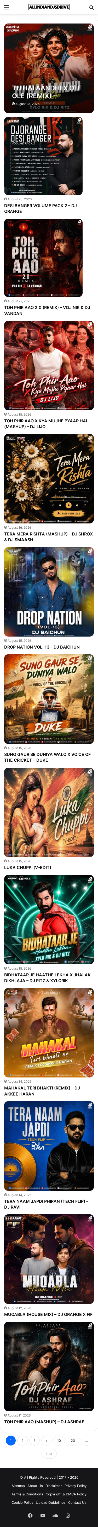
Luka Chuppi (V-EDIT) (27, 867)
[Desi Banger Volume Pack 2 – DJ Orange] (43, 156)
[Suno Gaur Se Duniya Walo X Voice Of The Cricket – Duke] (49, 699)
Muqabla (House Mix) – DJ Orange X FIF (48, 1314)
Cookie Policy (22, 1502)
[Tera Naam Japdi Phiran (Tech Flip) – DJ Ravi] (49, 1146)
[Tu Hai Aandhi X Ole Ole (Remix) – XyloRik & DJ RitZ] (49, 68)
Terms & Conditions (27, 1494)
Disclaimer (53, 1486)
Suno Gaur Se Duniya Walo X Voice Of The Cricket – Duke (47, 757)
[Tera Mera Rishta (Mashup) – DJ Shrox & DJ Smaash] (49, 478)
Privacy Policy (76, 1486)
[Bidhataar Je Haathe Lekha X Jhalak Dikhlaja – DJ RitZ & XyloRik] (49, 919)
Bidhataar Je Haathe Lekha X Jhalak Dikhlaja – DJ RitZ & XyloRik (47, 977)
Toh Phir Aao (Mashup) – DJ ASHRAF (44, 1421)
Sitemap (18, 1486)
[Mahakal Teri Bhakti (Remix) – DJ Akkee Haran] (49, 1032)
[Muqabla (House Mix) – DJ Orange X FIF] (49, 1259)
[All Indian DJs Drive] (49, 7)
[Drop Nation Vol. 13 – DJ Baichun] (49, 592)
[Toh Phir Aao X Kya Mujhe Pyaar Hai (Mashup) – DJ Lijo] (49, 365)
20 (73, 1440)
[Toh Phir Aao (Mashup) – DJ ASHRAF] (49, 1366)
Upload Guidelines (51, 1502)
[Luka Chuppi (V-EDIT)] (49, 812)
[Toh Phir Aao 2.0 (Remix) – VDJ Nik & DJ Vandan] (43, 258)
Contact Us (77, 1502)
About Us (35, 1486)
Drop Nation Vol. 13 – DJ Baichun (42, 647)
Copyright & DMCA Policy (66, 1494)
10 (59, 1440)
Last (49, 1454)
